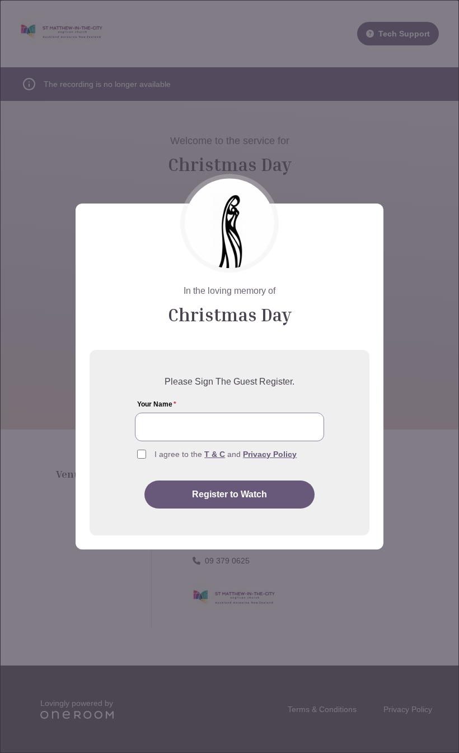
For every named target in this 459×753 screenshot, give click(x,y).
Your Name (156, 404)
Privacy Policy (270, 454)
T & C (214, 454)
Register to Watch (229, 494)
